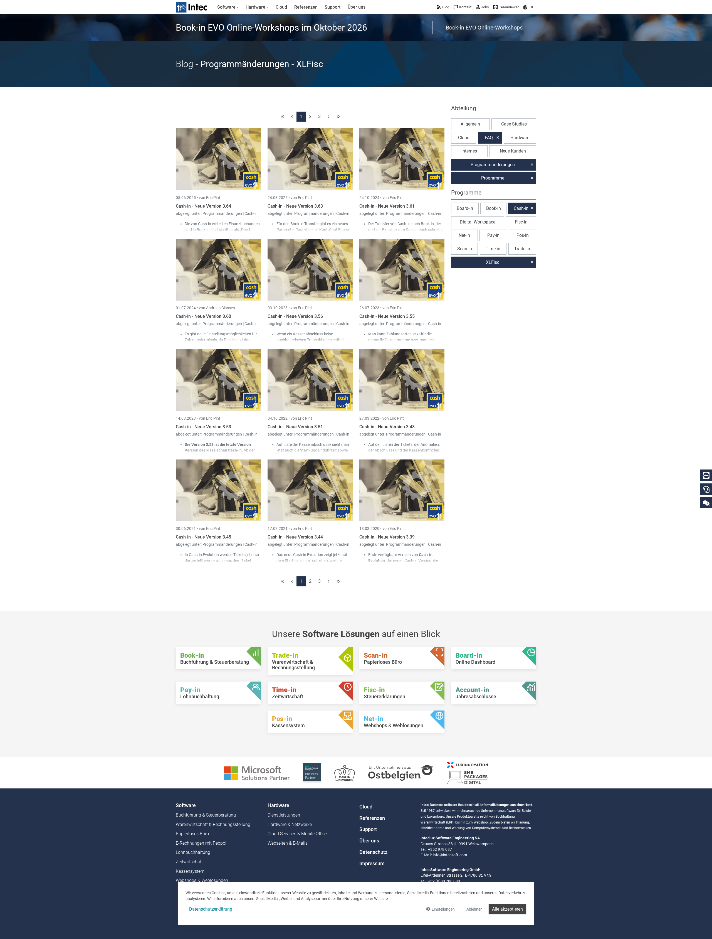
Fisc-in (521, 222)
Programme (492, 178)
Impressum (372, 863)
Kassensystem (190, 871)
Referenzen (372, 818)
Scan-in (464, 248)
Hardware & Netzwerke (290, 824)
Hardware (519, 137)
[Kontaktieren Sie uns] (706, 502)
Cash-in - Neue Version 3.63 (295, 206)
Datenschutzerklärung (210, 909)
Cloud (463, 137)
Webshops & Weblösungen (202, 880)
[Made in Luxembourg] (344, 772)
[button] (528, 7)
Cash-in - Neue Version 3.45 (203, 537)
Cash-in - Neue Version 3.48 (387, 426)
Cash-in (251, 213)
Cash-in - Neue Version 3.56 (295, 316)
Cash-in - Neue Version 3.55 (387, 316)
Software (186, 805)
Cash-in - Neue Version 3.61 (387, 206)
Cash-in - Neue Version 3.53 (203, 426)
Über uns (369, 841)
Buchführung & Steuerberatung (206, 815)
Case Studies (514, 124)
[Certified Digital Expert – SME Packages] (467, 772)
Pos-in (522, 235)
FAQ (489, 137)
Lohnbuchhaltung (193, 852)
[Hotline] (706, 489)
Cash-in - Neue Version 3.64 (203, 206)
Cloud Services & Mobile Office (297, 833)
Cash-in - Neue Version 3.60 (203, 316)
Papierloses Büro (192, 833)
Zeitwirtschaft (189, 861)
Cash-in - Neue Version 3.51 (295, 426)
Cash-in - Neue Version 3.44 (295, 537)
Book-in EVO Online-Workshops (484, 27)
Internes (469, 151)
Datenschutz (373, 852)
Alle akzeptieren (507, 909)
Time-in (493, 248)
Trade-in (522, 248)
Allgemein (470, 124)
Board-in (465, 208)
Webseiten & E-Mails (288, 843)
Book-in (493, 208)
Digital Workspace (477, 222)
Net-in (464, 235)
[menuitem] (228, 7)
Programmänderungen (222, 213)
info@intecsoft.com (450, 855)
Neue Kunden (513, 151)
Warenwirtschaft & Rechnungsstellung (213, 824)
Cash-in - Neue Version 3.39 (387, 537)
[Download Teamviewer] (706, 475)
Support (368, 829)
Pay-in (493, 235)
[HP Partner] (312, 772)
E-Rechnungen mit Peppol (201, 843)
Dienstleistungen (284, 815)
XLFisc (492, 262)
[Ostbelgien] (401, 772)
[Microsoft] (257, 772)
